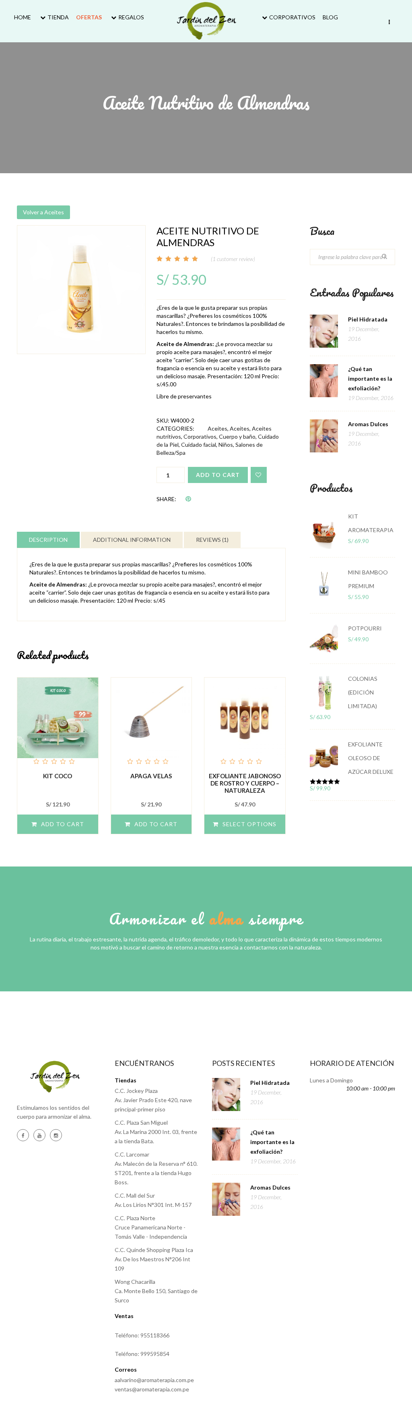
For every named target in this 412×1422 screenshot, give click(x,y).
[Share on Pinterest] (188, 498)
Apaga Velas (151, 775)
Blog (330, 17)
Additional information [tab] (132, 539)
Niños (225, 444)
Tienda (58, 17)
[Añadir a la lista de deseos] (259, 475)
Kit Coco (57, 775)
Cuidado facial (198, 444)
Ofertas (89, 17)
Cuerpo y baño (237, 436)
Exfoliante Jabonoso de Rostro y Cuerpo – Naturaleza (245, 783)
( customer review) (233, 258)
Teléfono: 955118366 (142, 1335)
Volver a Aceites (43, 212)
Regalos (131, 17)
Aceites (217, 428)
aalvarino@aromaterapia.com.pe (154, 1379)
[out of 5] (57, 722)
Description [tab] (48, 539)
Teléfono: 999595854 (142, 1353)
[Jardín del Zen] (206, 21)
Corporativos (292, 17)
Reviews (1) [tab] (212, 539)
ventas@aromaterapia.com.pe (152, 1389)
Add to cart (218, 474)
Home (22, 17)
